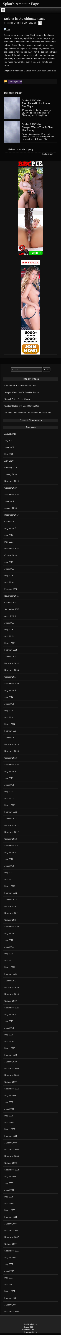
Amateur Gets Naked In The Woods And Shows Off (27, 413)
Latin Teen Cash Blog (46, 71)
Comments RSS (28, 1330)
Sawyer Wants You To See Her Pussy (21, 392)
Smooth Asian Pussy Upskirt (17, 399)
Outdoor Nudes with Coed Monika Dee (21, 406)
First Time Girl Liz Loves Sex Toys (20, 386)
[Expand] (3, 10)
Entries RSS (28, 1327)
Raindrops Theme (30, 1332)
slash (39, 100)
